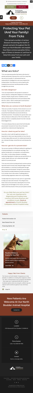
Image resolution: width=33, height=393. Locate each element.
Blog (3, 229)
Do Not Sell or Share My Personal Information (20, 378)
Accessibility (8, 379)
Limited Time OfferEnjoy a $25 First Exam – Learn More (16, 23)
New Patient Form (7, 222)
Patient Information (8, 218)
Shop (13, 17)
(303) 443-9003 (13, 3)
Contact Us (16, 310)
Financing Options (7, 226)
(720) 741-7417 (22, 3)
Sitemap (19, 379)
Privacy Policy (6, 378)
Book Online (10, 6)
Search (14, 379)
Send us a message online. (16, 359)
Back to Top (24, 379)
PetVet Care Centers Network (19, 386)
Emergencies (22, 6)
